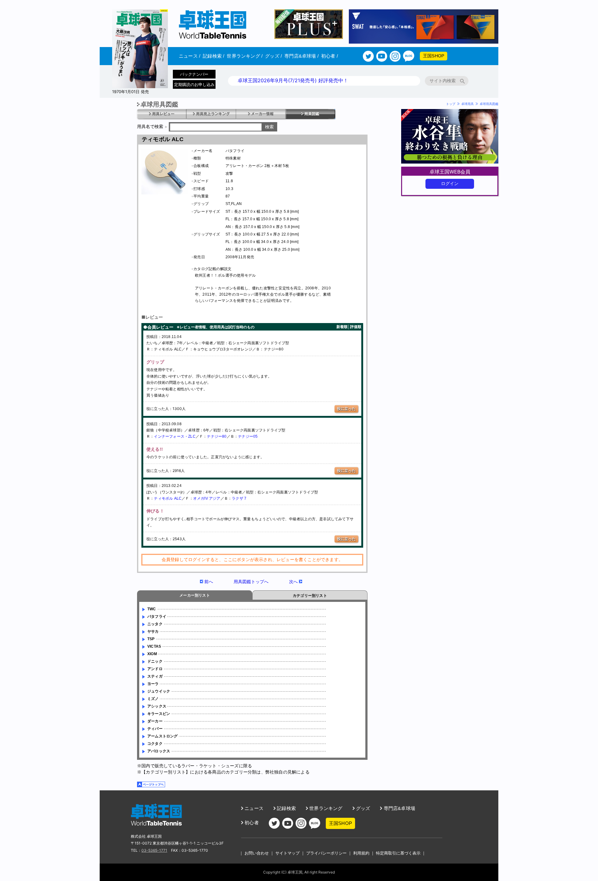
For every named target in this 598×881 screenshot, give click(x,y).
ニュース (189, 56)
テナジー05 (248, 436)
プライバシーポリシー (326, 852)
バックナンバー (194, 74)
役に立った (346, 408)
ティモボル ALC (168, 498)
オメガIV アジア (207, 498)
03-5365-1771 (154, 850)
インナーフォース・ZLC (174, 436)
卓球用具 (467, 104)
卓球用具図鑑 (489, 104)
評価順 (355, 326)
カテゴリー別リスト (310, 595)
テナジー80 (216, 436)
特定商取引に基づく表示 (398, 852)
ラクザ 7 (239, 498)
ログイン (450, 183)
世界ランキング (245, 56)
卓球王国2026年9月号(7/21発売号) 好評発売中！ (293, 80)
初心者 (329, 56)
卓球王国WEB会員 (450, 172)
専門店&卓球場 (301, 56)
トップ (450, 104)
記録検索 (213, 56)
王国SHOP (433, 55)
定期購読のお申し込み (194, 84)
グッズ (273, 56)
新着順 (342, 326)
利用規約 (361, 852)
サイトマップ (287, 852)
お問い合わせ (256, 852)
